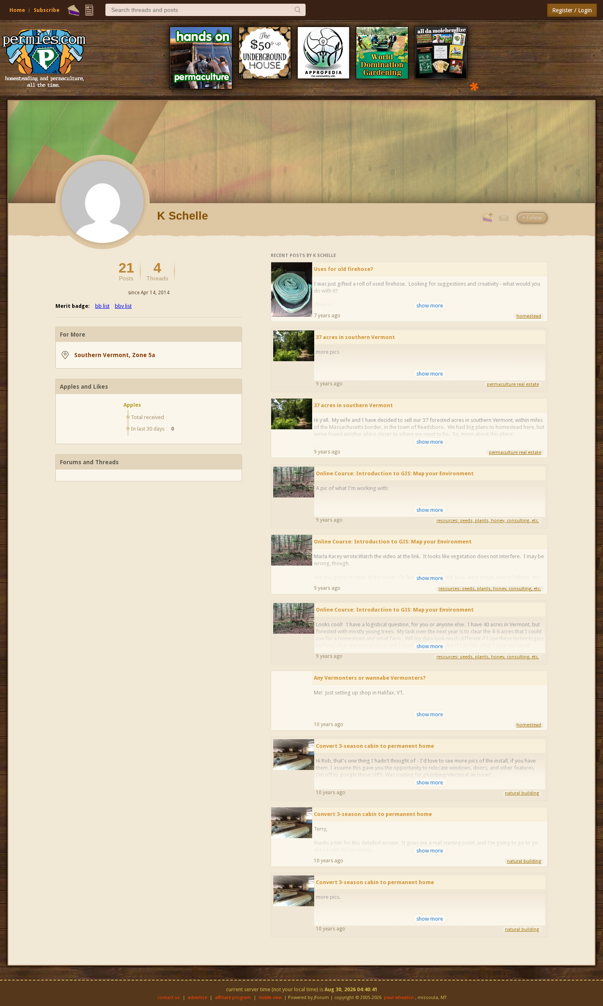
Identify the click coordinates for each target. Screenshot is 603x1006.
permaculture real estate (513, 384)
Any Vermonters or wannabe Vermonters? (370, 678)
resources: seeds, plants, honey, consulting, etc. (487, 520)
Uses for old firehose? (343, 269)
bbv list (123, 306)
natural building (522, 793)
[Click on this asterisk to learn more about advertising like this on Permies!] (474, 86)
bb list (102, 306)
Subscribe (46, 10)
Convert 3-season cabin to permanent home (375, 746)
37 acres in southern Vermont (355, 337)
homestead (528, 316)
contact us (169, 997)
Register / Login (572, 10)
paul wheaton (399, 997)
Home (17, 10)
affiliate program (233, 997)
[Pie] (73, 10)
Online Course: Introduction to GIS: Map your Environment (395, 473)
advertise (197, 997)
